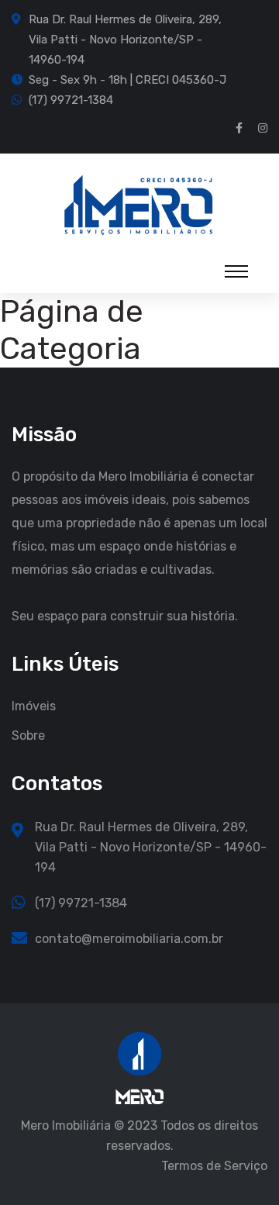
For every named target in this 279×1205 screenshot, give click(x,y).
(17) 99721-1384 (71, 100)
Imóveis (34, 706)
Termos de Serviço (214, 1165)
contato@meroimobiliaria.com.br (129, 938)
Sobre (28, 735)
